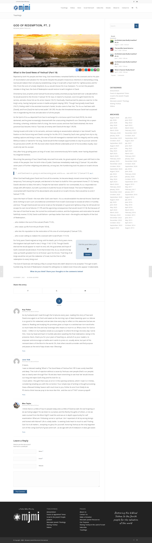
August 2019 (129, 184)
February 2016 (130, 212)
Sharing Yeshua (115, 103)
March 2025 (114, 156)
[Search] (137, 7)
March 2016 (129, 210)
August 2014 (129, 228)
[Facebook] (77, 70)
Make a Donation (86, 517)
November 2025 (116, 138)
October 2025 (115, 141)
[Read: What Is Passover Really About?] (112, 71)
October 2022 (115, 223)
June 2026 (113, 123)
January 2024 (114, 189)
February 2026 (115, 133)
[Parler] (95, 70)
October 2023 (115, 194)
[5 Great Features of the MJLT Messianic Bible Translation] (1, 271)
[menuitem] (64, 7)
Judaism (112, 98)
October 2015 (130, 215)
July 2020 (128, 169)
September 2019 (131, 182)
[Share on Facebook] (28, 291)
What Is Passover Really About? (125, 70)
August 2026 (114, 118)
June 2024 (113, 177)
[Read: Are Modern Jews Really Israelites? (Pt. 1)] (112, 63)
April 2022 (128, 125)
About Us (83, 512)
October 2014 (130, 225)
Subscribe (83, 527)
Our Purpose (84, 522)
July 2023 (113, 202)
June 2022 (128, 120)
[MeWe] (86, 70)
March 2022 (129, 128)
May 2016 (128, 205)
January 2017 (129, 192)
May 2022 (128, 123)
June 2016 (128, 202)
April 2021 (128, 151)
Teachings (17, 15)
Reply (23, 351)
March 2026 (114, 130)
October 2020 (130, 164)
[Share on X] (56, 291)
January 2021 (129, 159)
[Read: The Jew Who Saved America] (112, 49)
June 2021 (128, 146)
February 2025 (115, 159)
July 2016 (128, 200)
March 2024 (114, 184)
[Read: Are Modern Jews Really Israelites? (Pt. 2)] (112, 55)
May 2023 (113, 207)
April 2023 (113, 210)
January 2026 (114, 135)
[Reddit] (83, 70)
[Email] (98, 70)
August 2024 (114, 171)
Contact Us (84, 514)
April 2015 (128, 223)
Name (41, 451)
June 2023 (113, 205)
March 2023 (114, 212)
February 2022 (130, 130)
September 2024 (116, 169)
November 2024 (116, 164)
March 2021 (129, 153)
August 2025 (114, 146)
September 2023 (116, 197)
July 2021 (128, 143)
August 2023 (114, 200)
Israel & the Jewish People (119, 96)
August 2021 (129, 141)
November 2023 (116, 192)
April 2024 (113, 182)
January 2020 (129, 177)
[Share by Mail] (85, 291)
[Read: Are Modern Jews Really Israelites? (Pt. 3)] (112, 41)
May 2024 (113, 179)
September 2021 (131, 138)
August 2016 (129, 197)
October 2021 (130, 135)
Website (41, 465)
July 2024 (113, 174)
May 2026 (113, 125)
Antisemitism (114, 91)
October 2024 (115, 166)
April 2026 (113, 128)
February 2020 (130, 174)
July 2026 (113, 120)
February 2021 (130, 156)
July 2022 (128, 118)
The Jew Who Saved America (124, 48)
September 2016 (131, 194)
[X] (80, 70)
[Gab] (92, 70)
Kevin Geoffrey (34, 277)
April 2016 (128, 207)
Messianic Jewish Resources (90, 520)
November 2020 (131, 161)
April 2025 (113, 153)
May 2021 (128, 148)
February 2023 (115, 215)
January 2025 (114, 161)
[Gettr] (89, 70)
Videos (112, 106)
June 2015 (128, 218)
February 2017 (130, 189)
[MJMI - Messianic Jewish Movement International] (21, 7)
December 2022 (116, 218)
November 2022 (116, 220)
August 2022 (114, 228)
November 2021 (131, 133)
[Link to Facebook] (133, 1)
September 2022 (116, 225)
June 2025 (113, 148)
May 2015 (128, 220)
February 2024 (115, 187)
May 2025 (113, 151)
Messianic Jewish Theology (22, 28)
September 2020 (131, 166)
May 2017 (128, 187)
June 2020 (128, 171)
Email (41, 458)
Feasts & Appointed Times (119, 93)
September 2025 (116, 143)
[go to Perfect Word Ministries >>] (132, 7)
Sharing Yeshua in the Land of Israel (92, 525)
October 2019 (130, 179)
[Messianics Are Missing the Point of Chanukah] (150, 271)
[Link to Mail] (137, 1)
